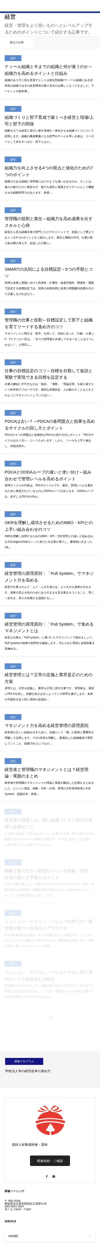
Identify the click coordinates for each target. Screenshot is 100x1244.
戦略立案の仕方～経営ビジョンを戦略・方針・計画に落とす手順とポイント (49, 798)
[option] (50, 993)
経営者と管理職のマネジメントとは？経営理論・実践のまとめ (46, 697)
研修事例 (14, 1173)
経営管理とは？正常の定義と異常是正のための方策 (49, 602)
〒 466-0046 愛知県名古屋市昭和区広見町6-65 (26, 1126)
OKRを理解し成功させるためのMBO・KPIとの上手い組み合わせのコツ (49, 450)
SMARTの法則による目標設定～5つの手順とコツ (49, 196)
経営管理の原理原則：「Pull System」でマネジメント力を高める (49, 501)
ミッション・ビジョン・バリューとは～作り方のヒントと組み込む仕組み (49, 899)
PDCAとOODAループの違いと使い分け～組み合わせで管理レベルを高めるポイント (48, 399)
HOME (13, 1160)
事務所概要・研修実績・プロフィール (36, 1185)
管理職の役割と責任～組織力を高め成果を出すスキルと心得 (49, 146)
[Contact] (53, 1098)
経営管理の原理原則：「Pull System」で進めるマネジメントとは (49, 551)
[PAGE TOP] (94, 1238)
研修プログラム (24, 985)
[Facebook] (46, 1098)
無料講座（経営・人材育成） (29, 1210)
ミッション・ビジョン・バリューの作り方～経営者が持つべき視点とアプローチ (49, 849)
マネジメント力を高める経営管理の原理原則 (46, 649)
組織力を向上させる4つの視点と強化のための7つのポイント (49, 95)
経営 (13, 33)
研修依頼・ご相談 (50, 1085)
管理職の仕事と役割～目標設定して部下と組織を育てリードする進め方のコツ (49, 247)
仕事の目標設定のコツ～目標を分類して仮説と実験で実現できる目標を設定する (49, 298)
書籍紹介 (14, 1198)
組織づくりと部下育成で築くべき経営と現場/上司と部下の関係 (49, 45)
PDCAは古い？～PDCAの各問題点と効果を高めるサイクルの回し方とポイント (50, 348)
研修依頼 (14, 1223)
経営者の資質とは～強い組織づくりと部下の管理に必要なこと (49, 747)
